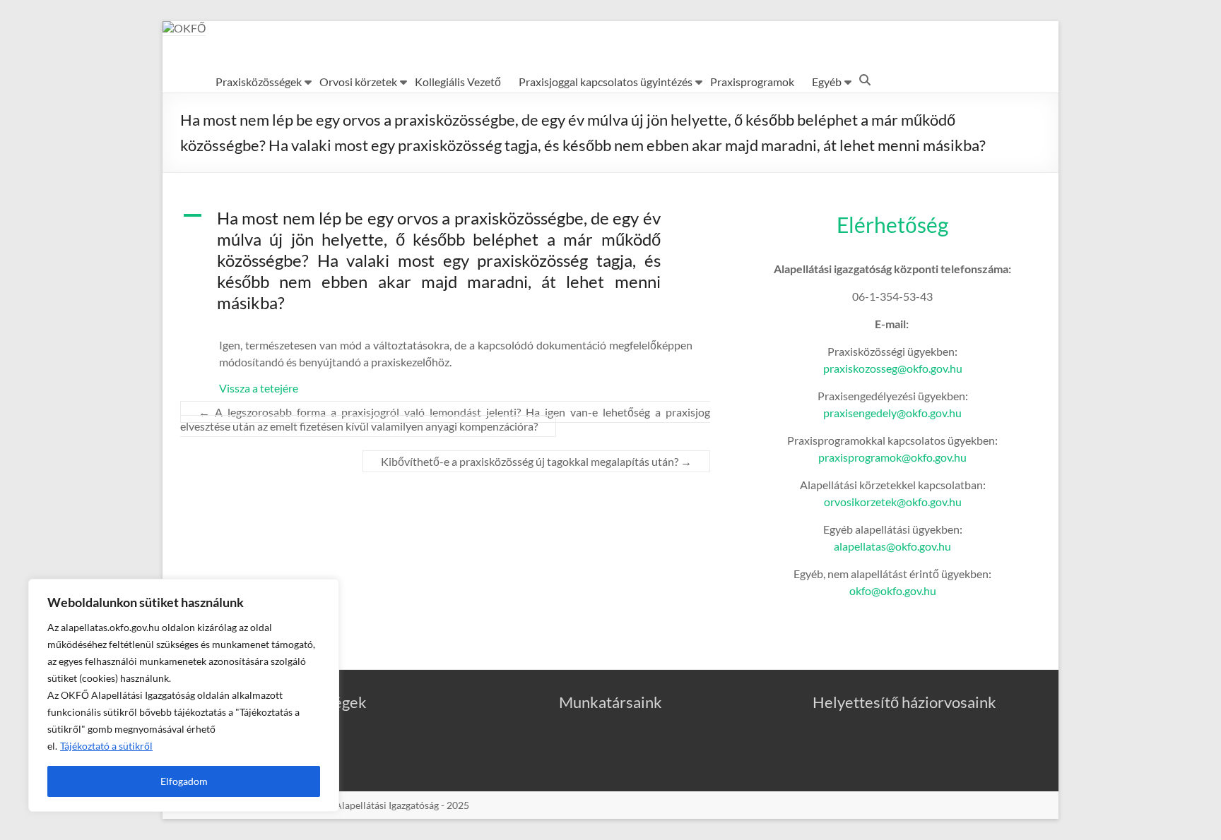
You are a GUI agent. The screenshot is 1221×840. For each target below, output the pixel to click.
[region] (183, 695)
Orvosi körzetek (358, 81)
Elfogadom (184, 781)
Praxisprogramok (752, 81)
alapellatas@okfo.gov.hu (892, 546)
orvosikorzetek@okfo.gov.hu (893, 501)
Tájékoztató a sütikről (106, 746)
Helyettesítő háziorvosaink (904, 702)
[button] (445, 267)
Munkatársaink (610, 702)
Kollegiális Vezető (458, 81)
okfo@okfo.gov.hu (892, 590)
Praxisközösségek (259, 81)
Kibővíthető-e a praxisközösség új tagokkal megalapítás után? (536, 461)
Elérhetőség (892, 224)
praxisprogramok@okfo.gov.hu (892, 457)
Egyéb (827, 81)
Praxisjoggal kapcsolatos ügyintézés (605, 81)
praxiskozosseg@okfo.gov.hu (892, 368)
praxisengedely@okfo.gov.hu (892, 412)
